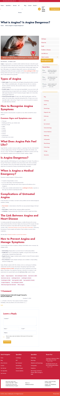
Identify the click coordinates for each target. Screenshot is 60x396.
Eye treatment (47, 124)
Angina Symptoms (9, 275)
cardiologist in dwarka (26, 278)
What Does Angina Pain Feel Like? (8, 284)
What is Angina (21, 284)
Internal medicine (19, 370)
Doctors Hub (4, 61)
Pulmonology (46, 147)
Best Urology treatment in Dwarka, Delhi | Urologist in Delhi (37, 372)
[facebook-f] (53, 0)
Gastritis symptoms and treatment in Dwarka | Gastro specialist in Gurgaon (52, 84)
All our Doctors (4, 363)
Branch (34, 5)
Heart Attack (5, 206)
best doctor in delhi (32, 275)
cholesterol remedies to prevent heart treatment (17, 234)
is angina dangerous (5, 282)
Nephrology (46, 135)
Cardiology (46, 100)
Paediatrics (33, 368)
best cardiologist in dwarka (21, 275)
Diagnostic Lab (47, 112)
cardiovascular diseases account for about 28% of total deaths (20, 227)
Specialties (8, 5)
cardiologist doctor (16, 278)
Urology (45, 151)
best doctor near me (5, 278)
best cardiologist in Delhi (30, 71)
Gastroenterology (48, 127)
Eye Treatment (19, 363)
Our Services (3, 368)
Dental (45, 104)
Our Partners (3, 373)
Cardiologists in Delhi (5, 280)
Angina (2, 275)
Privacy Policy (56, 393)
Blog (25, 5)
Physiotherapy (47, 143)
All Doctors (20, 9)
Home (2, 5)
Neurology (33, 360)
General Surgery (19, 368)
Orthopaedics (47, 139)
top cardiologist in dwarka (17, 282)
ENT (45, 120)
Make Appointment (46, 60)
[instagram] (55, 0)
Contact (29, 5)
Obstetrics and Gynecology (37, 363)
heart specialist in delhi (17, 280)
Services (14, 5)
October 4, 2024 (12, 61)
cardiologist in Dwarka (27, 188)
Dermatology (46, 108)
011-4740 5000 (43, 9)
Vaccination (46, 155)
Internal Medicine (47, 131)
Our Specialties (4, 370)
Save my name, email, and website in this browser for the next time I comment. (19, 337)
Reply (2, 305)
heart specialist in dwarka (29, 280)
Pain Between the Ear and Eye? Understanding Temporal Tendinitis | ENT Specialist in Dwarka (52, 77)
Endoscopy (46, 116)
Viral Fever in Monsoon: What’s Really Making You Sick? (52, 71)
